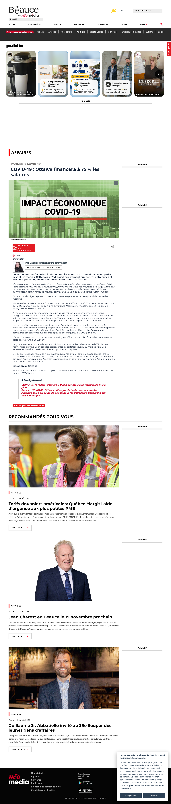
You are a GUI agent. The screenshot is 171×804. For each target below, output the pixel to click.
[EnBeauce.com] (19, 782)
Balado (161, 32)
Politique (81, 32)
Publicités (36, 783)
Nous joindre (38, 773)
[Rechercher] (161, 24)
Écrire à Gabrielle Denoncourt (43, 267)
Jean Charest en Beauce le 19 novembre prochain (60, 617)
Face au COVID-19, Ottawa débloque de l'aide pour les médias (59, 390)
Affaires (52, 32)
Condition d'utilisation (43, 790)
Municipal (112, 32)
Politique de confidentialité (46, 786)
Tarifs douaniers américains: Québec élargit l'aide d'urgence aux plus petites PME (60, 506)
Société (40, 32)
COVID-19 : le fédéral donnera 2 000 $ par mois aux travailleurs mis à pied (63, 386)
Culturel (149, 32)
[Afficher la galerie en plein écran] (116, 183)
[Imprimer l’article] (113, 246)
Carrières (36, 779)
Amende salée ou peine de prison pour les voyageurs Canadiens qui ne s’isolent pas (63, 394)
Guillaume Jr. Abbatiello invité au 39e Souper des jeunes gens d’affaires (60, 728)
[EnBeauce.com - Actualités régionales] (24, 11)
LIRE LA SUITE (18, 527)
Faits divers (66, 32)
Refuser (154, 795)
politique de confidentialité (142, 785)
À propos (35, 776)
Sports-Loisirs (96, 32)
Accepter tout (131, 795)
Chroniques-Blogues (131, 32)
